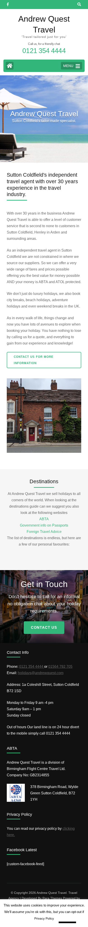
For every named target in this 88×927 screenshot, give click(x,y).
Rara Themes (52, 898)
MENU (68, 66)
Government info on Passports (44, 525)
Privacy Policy (44, 918)
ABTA (44, 519)
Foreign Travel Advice (44, 532)
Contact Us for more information (33, 360)
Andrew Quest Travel (52, 893)
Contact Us (44, 627)
